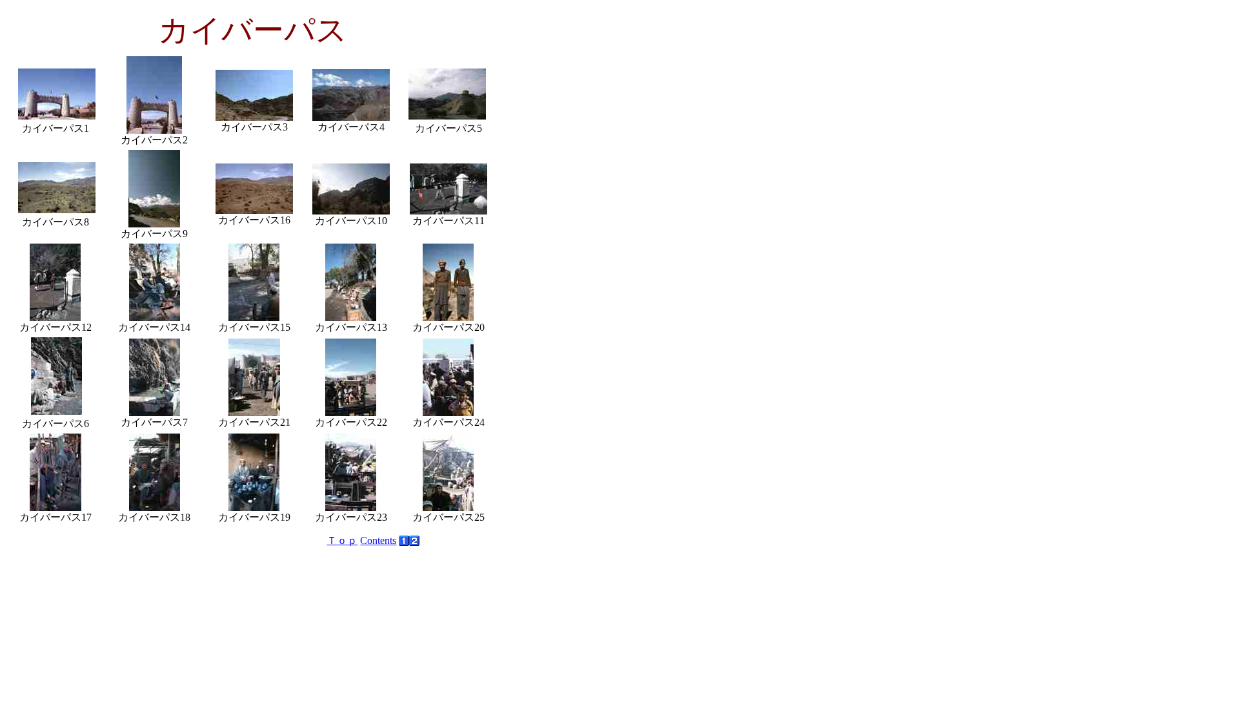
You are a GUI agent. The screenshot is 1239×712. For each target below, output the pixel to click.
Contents (378, 540)
